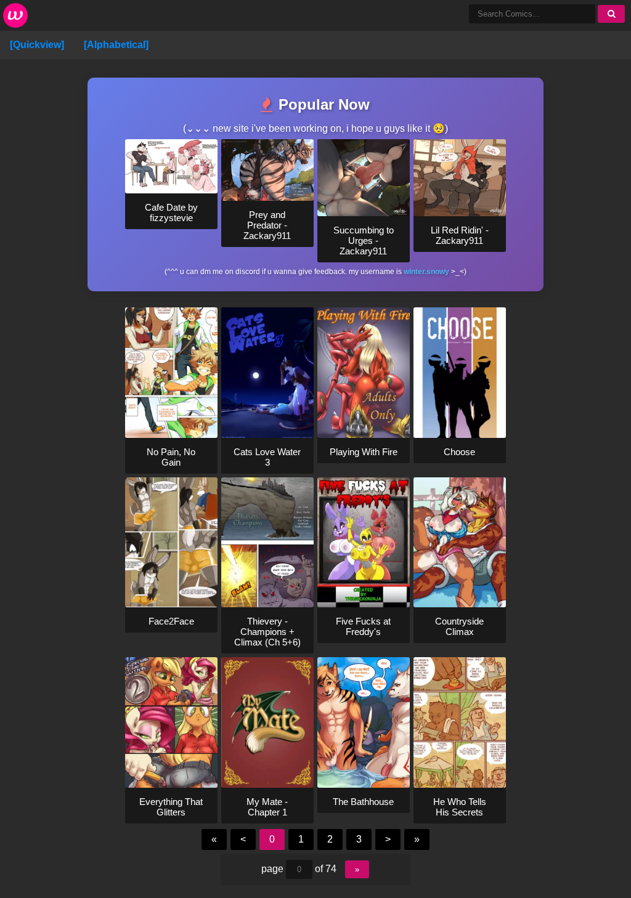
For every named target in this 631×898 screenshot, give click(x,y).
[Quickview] (37, 44)
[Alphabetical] (116, 44)
